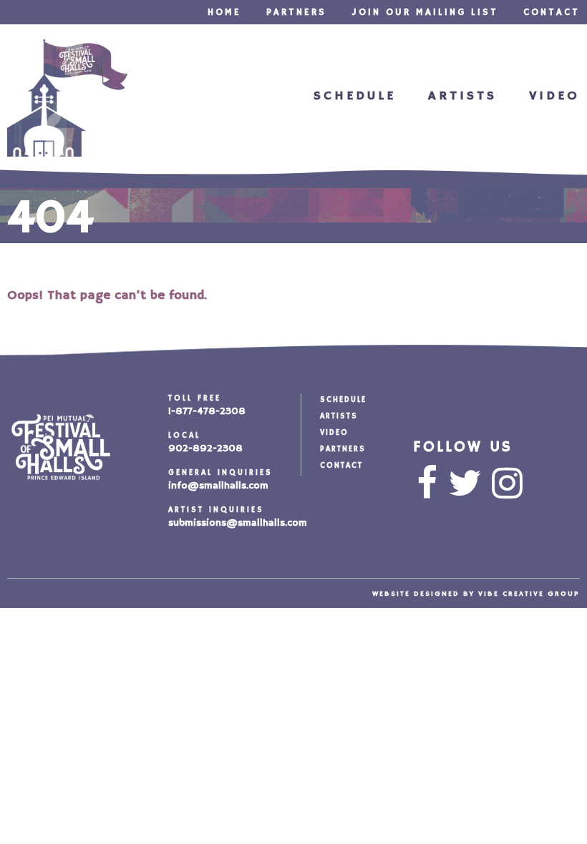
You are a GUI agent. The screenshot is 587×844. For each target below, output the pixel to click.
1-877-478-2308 (207, 411)
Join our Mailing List (424, 12)
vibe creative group (529, 593)
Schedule (355, 96)
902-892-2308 (205, 448)
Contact (551, 12)
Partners (296, 12)
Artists (462, 96)
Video (554, 96)
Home (224, 12)
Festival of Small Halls (67, 98)
